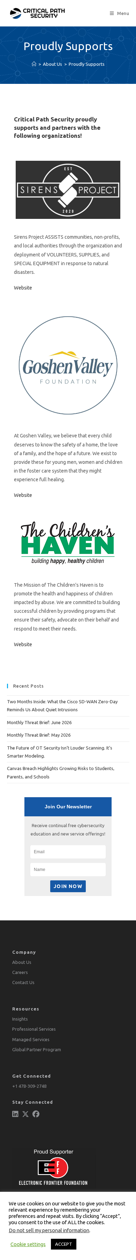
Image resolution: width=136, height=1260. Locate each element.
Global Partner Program (36, 1049)
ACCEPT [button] (63, 1244)
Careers (20, 972)
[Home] (34, 64)
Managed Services (31, 1039)
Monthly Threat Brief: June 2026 (39, 722)
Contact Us (23, 982)
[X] (25, 1114)
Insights (20, 1018)
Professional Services (34, 1029)
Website (23, 288)
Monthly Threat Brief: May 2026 (38, 734)
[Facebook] (35, 1114)
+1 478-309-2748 (29, 1086)
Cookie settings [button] (28, 1244)
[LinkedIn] (15, 1114)
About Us (21, 962)
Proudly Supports (87, 64)
